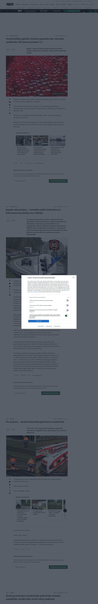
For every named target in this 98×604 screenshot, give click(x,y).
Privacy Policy (57, 326)
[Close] (73, 278)
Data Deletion (41, 326)
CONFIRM (38, 321)
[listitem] (49, 297)
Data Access (49, 326)
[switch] (67, 300)
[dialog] (49, 302)
